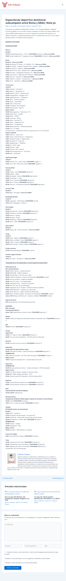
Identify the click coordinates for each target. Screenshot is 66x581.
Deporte (18, 502)
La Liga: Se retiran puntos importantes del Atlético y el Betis (47, 497)
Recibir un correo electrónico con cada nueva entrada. (21, 563)
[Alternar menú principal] (62, 5)
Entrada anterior (7, 478)
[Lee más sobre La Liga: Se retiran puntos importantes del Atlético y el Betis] (47, 492)
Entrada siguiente (58, 478)
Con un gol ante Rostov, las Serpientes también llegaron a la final (17, 498)
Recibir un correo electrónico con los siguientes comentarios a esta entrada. (28, 558)
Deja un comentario (11, 26)
